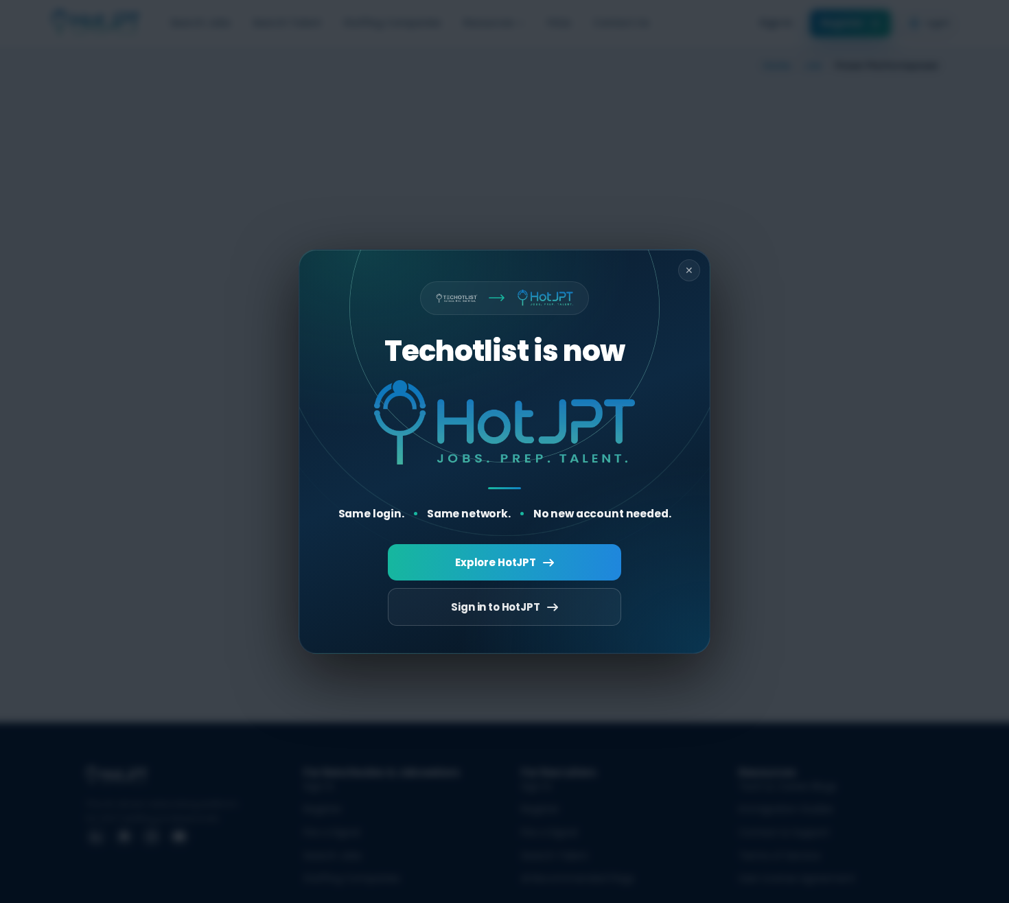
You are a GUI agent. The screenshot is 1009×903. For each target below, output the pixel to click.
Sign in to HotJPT (495, 607)
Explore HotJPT (495, 562)
